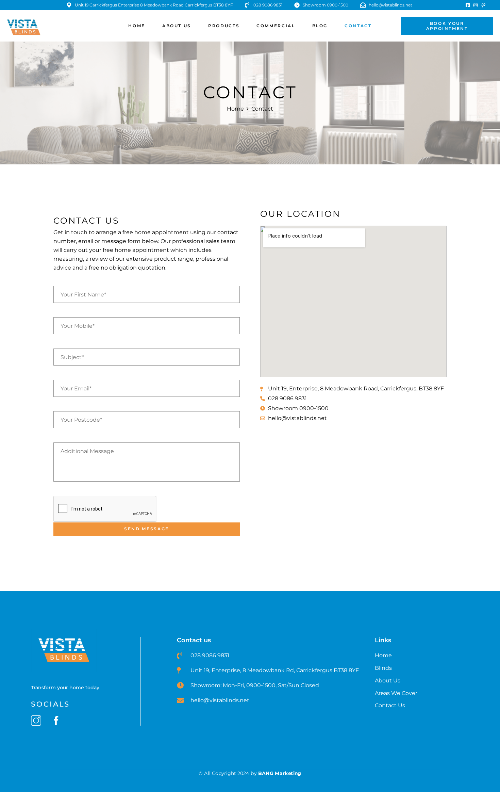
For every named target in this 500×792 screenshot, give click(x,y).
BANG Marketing (279, 773)
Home (235, 109)
